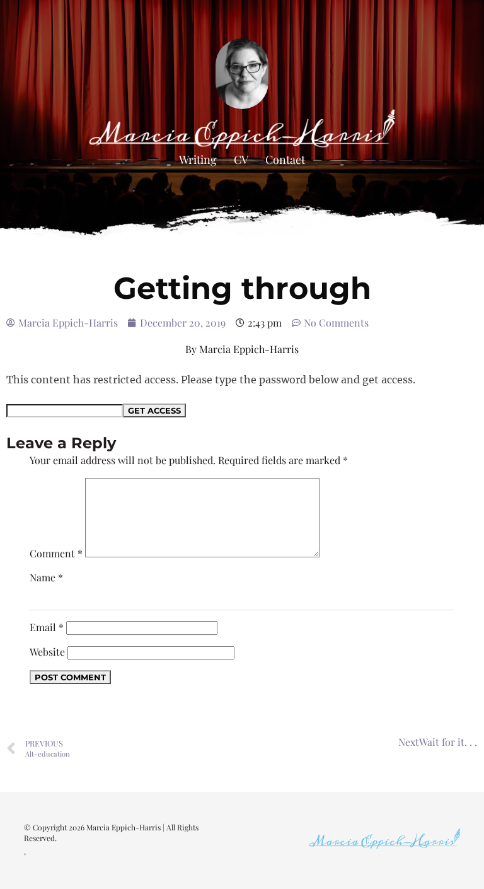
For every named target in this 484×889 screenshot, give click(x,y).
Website (47, 651)
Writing (198, 159)
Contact (285, 159)
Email (47, 627)
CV (241, 159)
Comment (56, 553)
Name (46, 577)
